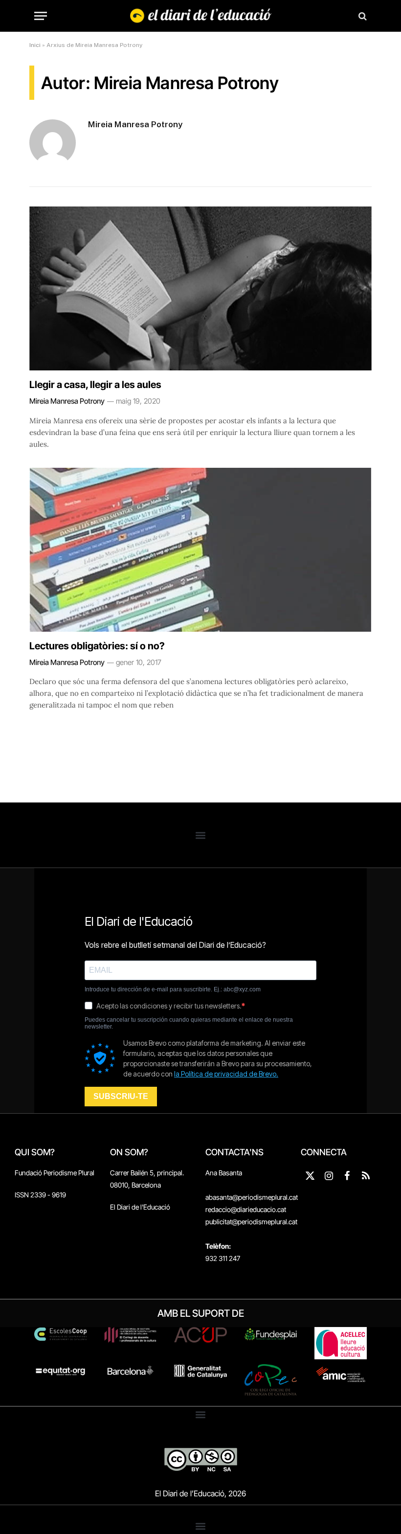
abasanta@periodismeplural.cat (251, 1197)
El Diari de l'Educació (140, 1207)
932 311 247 (222, 1258)
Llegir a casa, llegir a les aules (95, 384)
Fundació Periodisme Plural (54, 1172)
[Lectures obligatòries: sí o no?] (200, 550)
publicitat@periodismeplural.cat (251, 1221)
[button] (201, 835)
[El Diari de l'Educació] (200, 16)
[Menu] (40, 16)
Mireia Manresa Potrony (135, 124)
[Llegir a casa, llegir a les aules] (200, 288)
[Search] (361, 16)
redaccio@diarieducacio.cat (245, 1209)
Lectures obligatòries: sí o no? (97, 646)
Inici (35, 45)
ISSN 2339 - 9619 (40, 1195)
